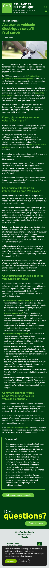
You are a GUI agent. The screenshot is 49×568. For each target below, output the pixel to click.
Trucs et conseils (10, 21)
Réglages (24, 561)
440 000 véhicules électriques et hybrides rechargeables (21, 77)
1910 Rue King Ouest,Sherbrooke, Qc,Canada (24, 534)
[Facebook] (39, 544)
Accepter (10, 561)
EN (45, 7)
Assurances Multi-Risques (18, 427)
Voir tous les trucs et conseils (18, 495)
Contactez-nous (36, 523)
